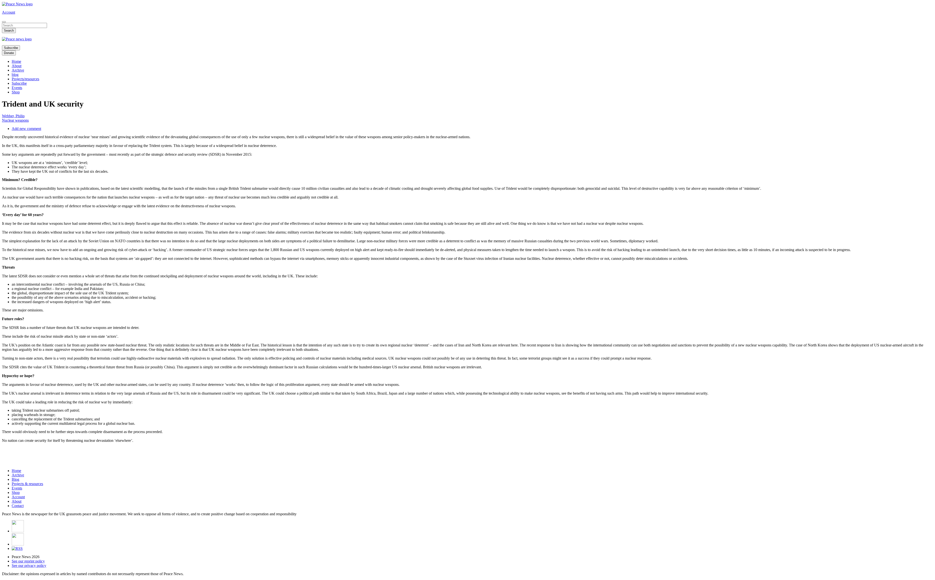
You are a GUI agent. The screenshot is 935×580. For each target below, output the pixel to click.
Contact (18, 506)
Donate (9, 53)
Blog (15, 479)
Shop (16, 92)
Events (17, 88)
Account (8, 12)
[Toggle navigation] (4, 22)
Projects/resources (25, 79)
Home (16, 61)
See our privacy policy (29, 565)
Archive (18, 70)
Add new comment (26, 129)
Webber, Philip (13, 116)
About (16, 66)
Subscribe (11, 48)
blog (15, 74)
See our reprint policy (28, 561)
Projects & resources (27, 484)
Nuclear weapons (15, 120)
